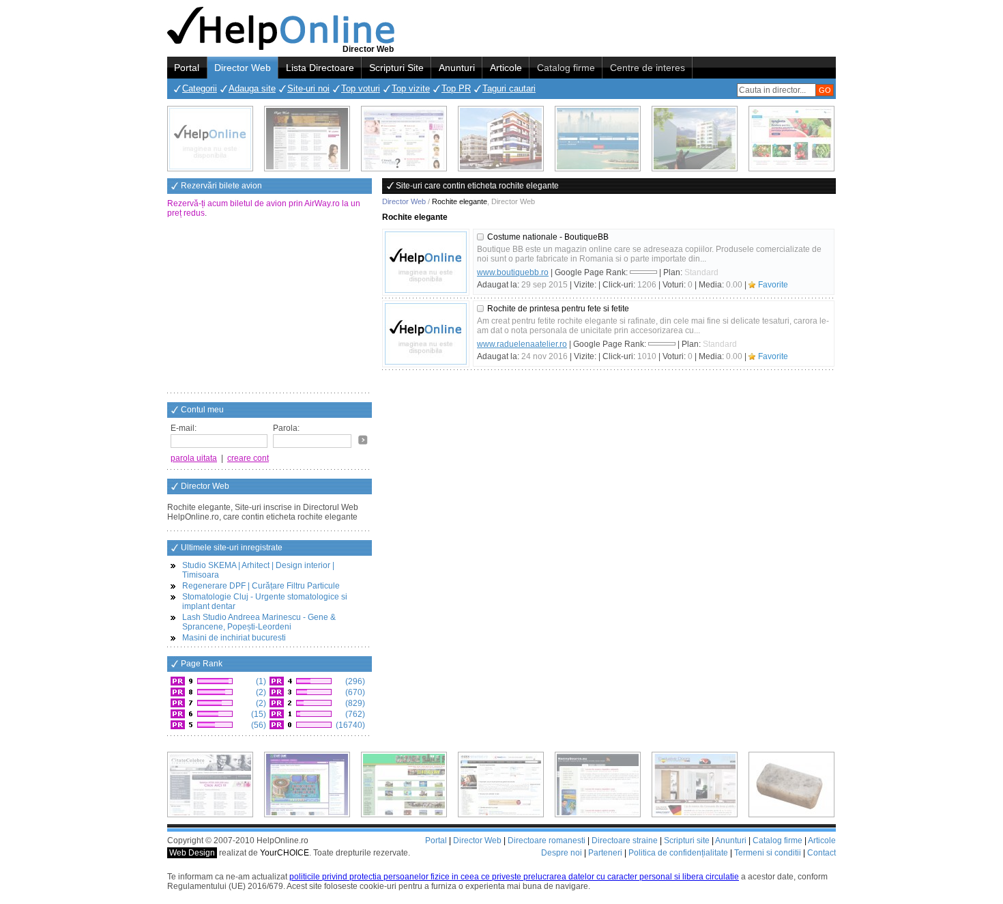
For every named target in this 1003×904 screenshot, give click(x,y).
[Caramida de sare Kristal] (791, 784)
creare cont (248, 458)
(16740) (349, 725)
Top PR (456, 88)
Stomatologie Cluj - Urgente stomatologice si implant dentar (264, 601)
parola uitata (194, 458)
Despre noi (561, 853)
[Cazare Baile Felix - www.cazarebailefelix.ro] (404, 784)
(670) (354, 692)
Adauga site (252, 88)
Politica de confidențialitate (678, 853)
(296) (354, 681)
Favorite (773, 284)
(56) (257, 725)
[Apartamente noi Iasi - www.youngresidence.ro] (501, 138)
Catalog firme (566, 67)
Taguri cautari (509, 88)
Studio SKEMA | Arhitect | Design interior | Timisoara (258, 570)
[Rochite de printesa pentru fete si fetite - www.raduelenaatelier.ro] (425, 333)
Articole (506, 67)
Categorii (199, 88)
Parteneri (605, 853)
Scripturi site (687, 840)
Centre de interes (647, 67)
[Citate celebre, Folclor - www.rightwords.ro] (307, 138)
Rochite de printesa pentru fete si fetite (558, 308)
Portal (186, 67)
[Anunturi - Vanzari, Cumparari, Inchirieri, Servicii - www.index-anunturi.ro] (501, 784)
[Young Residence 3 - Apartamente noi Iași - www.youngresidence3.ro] (695, 138)
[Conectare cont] (363, 439)
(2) (260, 692)
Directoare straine (625, 840)
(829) (354, 703)
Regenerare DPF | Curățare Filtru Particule (261, 586)
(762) (354, 714)
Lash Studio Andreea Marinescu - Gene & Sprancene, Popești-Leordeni (259, 622)
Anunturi (457, 67)
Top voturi (360, 88)
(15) (257, 714)
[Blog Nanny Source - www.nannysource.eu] (598, 784)
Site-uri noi (308, 88)
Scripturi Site (396, 67)
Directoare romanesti (546, 840)
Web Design (192, 853)
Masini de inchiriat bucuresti (234, 637)
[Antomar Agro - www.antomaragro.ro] (791, 138)
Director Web (242, 67)
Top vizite (411, 88)
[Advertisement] (269, 306)
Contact (821, 853)
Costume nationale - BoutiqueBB (548, 237)
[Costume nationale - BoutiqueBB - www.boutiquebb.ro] (425, 262)
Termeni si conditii (767, 853)
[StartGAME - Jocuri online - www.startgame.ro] (307, 784)
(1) (260, 681)
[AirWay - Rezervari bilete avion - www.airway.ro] (598, 138)
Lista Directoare (320, 67)
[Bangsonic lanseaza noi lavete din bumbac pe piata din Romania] (210, 138)
